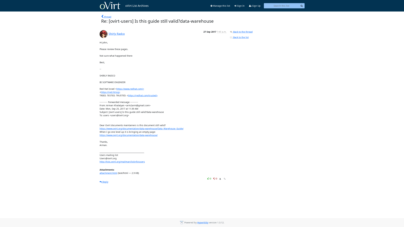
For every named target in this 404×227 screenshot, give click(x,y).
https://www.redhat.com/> (130, 88)
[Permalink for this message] (224, 179)
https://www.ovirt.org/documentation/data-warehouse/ (129, 135)
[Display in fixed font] (220, 179)
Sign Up (256, 5)
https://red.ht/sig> (110, 92)
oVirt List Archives (137, 6)
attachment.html (108, 173)
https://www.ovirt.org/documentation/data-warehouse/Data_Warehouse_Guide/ (142, 128)
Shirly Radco (117, 34)
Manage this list (221, 5)
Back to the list (241, 37)
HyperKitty (202, 222)
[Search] (302, 6)
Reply (105, 181)
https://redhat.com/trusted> (143, 95)
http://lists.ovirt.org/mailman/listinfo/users (122, 161)
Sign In (240, 5)
